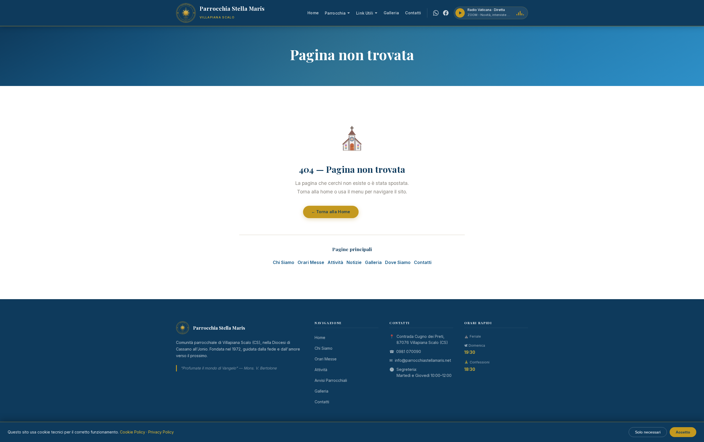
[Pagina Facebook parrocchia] (445, 13)
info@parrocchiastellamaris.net (423, 360)
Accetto (683, 432)
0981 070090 (408, 351)
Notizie (354, 262)
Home (313, 12)
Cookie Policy (132, 432)
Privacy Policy (161, 432)
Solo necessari (648, 432)
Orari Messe (311, 262)
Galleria (391, 12)
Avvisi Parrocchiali (331, 380)
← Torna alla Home (330, 211)
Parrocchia (335, 13)
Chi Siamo (283, 262)
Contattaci (382, 211)
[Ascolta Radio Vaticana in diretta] (460, 13)
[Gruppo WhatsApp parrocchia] (436, 13)
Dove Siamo (398, 262)
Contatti (413, 12)
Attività (335, 262)
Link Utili (364, 13)
